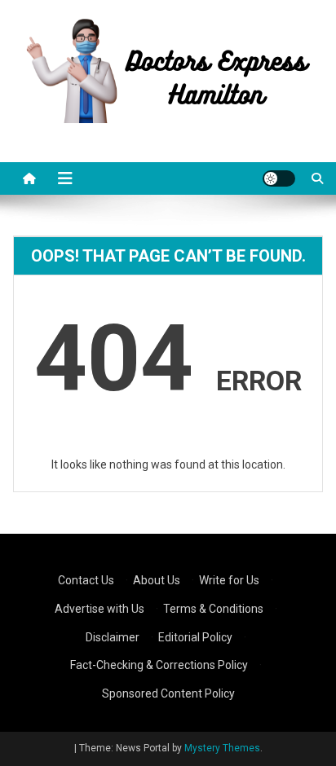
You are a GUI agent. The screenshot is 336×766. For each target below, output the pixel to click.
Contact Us (86, 580)
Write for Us (229, 580)
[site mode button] (279, 178)
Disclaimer (112, 637)
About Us (156, 580)
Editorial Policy (195, 637)
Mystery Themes (222, 748)
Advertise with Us (99, 608)
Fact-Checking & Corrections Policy (159, 664)
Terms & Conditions (213, 608)
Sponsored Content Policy (168, 693)
